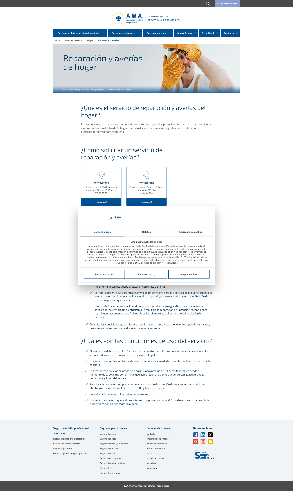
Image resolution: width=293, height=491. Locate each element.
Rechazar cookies (104, 274)
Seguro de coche (108, 433)
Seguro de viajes (108, 453)
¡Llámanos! (101, 202)
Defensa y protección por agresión (70, 453)
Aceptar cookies (188, 274)
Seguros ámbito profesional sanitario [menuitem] (78, 33)
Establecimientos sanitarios (66, 443)
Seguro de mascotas (110, 472)
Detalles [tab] (146, 231)
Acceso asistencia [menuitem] (156, 33)
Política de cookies (155, 458)
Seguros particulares (113, 428)
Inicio (57, 40)
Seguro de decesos (109, 448)
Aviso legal (151, 463)
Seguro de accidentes (110, 458)
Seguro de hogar (108, 438)
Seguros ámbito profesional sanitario (71, 430)
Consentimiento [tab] (102, 231)
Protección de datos (156, 448)
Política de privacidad (156, 443)
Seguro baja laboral (62, 448)
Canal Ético (151, 453)
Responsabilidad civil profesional (69, 438)
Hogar (90, 40)
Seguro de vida (107, 468)
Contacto (150, 433)
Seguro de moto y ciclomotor (114, 443)
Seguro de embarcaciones (112, 463)
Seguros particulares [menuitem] (123, 33)
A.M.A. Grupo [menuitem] (184, 33)
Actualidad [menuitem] (208, 33)
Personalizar (145, 274)
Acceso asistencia (73, 40)
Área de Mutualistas (227, 3)
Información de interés (157, 438)
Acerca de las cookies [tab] (191, 231)
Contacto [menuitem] (229, 33)
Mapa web (151, 468)
